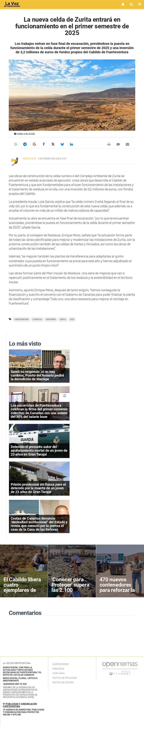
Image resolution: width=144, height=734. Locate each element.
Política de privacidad (65, 678)
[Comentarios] (118, 144)
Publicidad (58, 669)
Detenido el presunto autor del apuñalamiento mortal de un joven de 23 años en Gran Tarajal (39, 450)
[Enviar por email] (127, 144)
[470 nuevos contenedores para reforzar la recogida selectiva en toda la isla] (120, 571)
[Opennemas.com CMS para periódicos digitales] (120, 668)
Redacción (29, 158)
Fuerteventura (22, 319)
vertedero (51, 319)
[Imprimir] (109, 144)
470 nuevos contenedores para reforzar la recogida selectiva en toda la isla (119, 592)
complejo (37, 319)
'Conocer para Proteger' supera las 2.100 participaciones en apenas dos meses (70, 592)
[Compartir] (15, 144)
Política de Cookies (63, 682)
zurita (63, 319)
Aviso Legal (59, 673)
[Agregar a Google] (34, 144)
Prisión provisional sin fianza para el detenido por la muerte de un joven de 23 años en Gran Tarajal (38, 488)
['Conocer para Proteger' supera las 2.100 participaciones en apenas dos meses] (72, 571)
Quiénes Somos (61, 664)
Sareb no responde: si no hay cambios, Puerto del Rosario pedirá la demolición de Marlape (37, 375)
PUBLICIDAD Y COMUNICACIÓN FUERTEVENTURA (20, 705)
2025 (72, 319)
